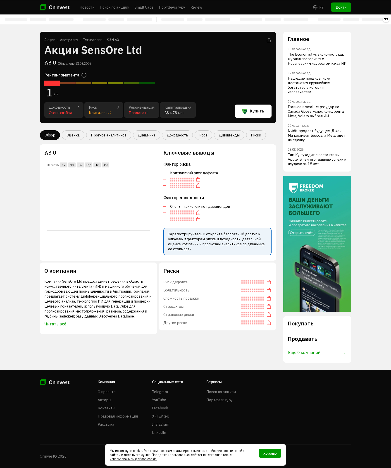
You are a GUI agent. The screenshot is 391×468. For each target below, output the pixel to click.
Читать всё (55, 324)
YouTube (159, 400)
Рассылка (106, 424)
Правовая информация (118, 416)
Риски (256, 135)
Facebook (160, 408)
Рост (203, 135)
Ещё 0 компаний (304, 352)
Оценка (73, 135)
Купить (257, 111)
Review (196, 7)
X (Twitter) (160, 416)
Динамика (146, 135)
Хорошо (270, 453)
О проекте (107, 391)
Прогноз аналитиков (108, 135)
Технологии (92, 40)
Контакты (106, 408)
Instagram (160, 424)
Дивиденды (229, 135)
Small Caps (144, 7)
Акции (49, 40)
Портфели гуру (172, 7)
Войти (341, 7)
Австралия (69, 40)
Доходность (177, 135)
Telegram (160, 391)
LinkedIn (159, 432)
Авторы (104, 400)
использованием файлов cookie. (133, 459)
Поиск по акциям (114, 7)
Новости (87, 7)
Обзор (50, 135)
